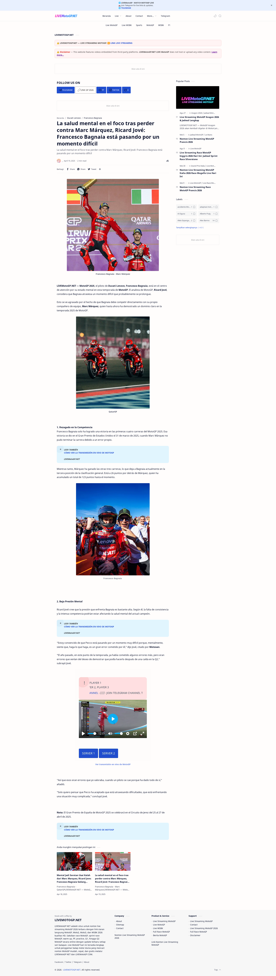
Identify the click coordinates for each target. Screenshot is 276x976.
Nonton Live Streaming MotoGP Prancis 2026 (197, 140)
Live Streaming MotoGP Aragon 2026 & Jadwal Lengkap (199, 119)
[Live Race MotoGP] (210, 183)
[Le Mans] (208, 134)
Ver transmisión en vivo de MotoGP (113, 764)
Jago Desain (119, 969)
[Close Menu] (271, 5)
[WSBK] (161, 25)
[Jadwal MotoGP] (210, 113)
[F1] (169, 25)
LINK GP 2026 (87, 90)
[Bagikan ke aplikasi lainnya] (100, 169)
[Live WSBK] (127, 25)
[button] (215, 16)
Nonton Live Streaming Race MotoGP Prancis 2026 (195, 189)
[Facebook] (59, 962)
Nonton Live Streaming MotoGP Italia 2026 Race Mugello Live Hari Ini (198, 173)
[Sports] (139, 25)
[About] (86, 962)
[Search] (220, 16)
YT (103, 90)
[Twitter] (68, 962)
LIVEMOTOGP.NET (71, 969)
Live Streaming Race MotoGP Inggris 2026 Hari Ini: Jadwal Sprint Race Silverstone (198, 156)
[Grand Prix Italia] (198, 166)
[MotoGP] (150, 25)
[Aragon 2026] (197, 113)
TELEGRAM (67, 90)
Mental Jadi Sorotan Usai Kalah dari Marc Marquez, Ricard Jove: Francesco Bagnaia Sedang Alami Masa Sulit (74, 878)
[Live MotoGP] (111, 25)
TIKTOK (115, 90)
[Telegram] (78, 962)
